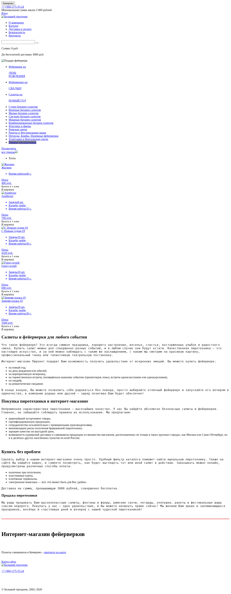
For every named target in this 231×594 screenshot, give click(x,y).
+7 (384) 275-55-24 (12, 6)
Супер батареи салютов (23, 106)
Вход (4, 13)
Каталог (14, 25)
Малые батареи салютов (23, 113)
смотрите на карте (55, 552)
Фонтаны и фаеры (20, 126)
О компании (16, 22)
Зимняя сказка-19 (12, 300)
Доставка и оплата (20, 29)
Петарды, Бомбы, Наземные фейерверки (33, 135)
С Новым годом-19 (13, 231)
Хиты (12, 158)
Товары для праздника (22, 142)
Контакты (15, 35)
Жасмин (6, 167)
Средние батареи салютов (25, 116)
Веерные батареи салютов (25, 109)
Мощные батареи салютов (25, 119)
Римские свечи (18, 129)
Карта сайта (8, 561)
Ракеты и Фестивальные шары (27, 132)
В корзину (7, 189)
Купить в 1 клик (10, 186)
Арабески (7, 196)
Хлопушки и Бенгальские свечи (28, 139)
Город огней (9, 265)
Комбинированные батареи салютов (31, 122)
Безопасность (17, 32)
